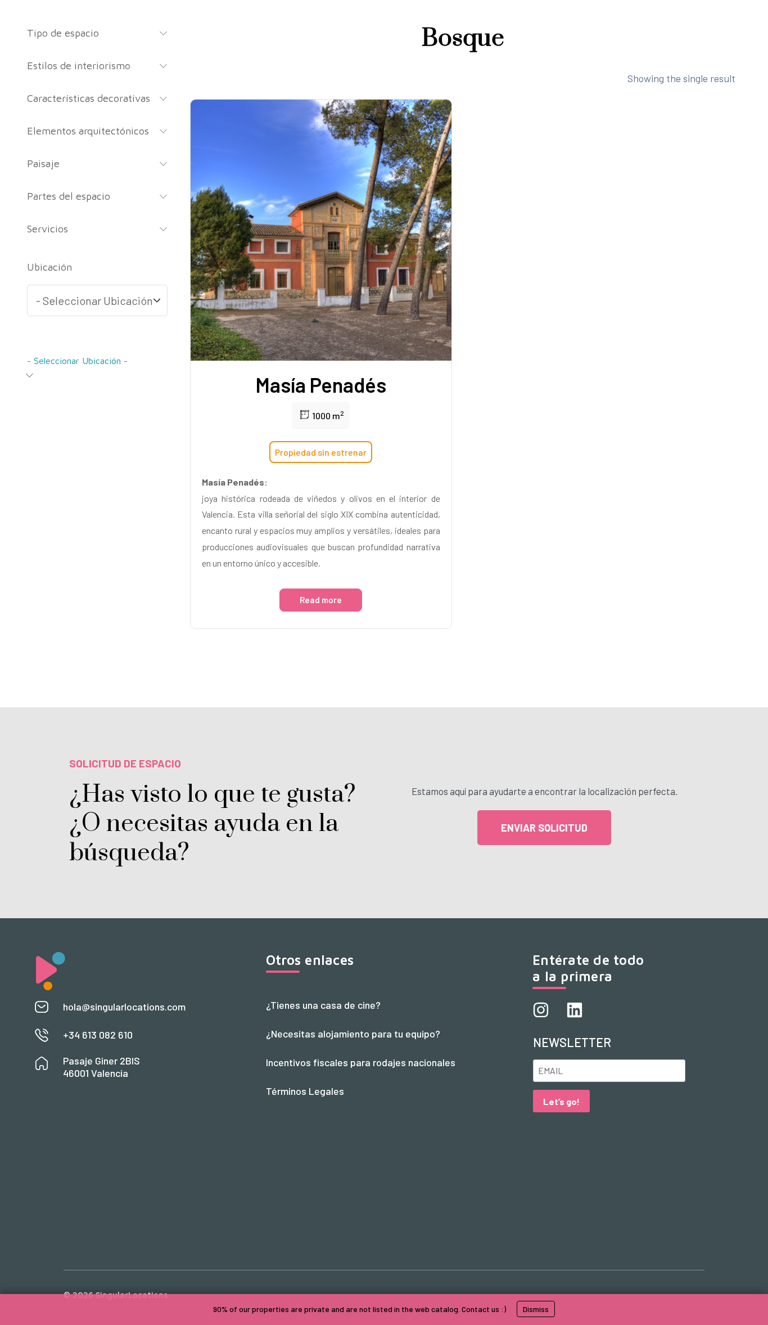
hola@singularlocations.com (124, 1006)
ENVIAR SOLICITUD (544, 827)
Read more (321, 600)
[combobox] (97, 364)
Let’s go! (561, 1101)
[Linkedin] (574, 1010)
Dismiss (536, 1309)
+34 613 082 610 (98, 1034)
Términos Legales (305, 1091)
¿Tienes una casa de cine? (323, 1005)
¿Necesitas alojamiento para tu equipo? (353, 1033)
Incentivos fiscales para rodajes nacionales (360, 1062)
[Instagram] (541, 1010)
